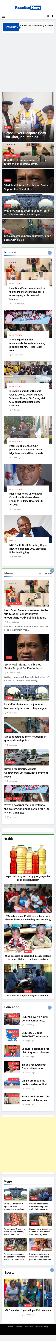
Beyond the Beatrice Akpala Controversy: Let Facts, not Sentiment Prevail (26, 772)
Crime (7, 231)
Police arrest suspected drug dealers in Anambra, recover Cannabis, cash (14, 1257)
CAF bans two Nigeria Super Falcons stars (28, 1310)
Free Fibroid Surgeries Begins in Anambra (28, 995)
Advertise (29, 1327)
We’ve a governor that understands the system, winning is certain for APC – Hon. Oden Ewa (26, 808)
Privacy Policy (42, 1327)
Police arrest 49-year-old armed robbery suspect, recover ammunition (14, 1231)
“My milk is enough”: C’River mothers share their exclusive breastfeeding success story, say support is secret (28, 919)
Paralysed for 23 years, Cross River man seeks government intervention (40, 1257)
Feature (23, 912)
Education (13, 1016)
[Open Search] (48, 16)
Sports (28, 1305)
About (10, 1327)
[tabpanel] (28, 1297)
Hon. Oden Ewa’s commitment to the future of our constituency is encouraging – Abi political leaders (25, 164)
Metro (7, 206)
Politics (15, 155)
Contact (19, 1327)
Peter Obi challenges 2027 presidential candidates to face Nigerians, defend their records (26, 449)
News (10, 127)
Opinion (10, 762)
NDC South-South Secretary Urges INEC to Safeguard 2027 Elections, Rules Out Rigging (27, 549)
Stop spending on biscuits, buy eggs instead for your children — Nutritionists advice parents (28, 959)
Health (28, 872)
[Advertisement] (28, 62)
